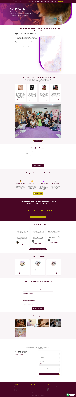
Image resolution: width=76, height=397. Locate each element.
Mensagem (40, 367)
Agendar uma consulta (49, 374)
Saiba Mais (20, 99)
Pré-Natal (34, 1)
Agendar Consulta (38, 140)
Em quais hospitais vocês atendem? (29, 300)
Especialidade (41, 363)
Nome (40, 352)
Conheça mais (15, 18)
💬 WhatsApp (49, 390)
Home (30, 1)
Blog (52, 1)
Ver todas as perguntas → (38, 308)
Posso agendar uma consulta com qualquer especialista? (32, 289)
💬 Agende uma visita (38, 193)
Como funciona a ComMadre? (28, 293)
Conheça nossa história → (38, 165)
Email (40, 359)
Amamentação (43, 1)
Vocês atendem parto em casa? (28, 304)
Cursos (48, 1)
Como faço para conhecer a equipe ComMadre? (31, 286)
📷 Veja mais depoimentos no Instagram (38, 249)
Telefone (40, 356)
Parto (38, 1)
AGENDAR (60, 1)
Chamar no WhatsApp (19, 354)
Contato (55, 1)
